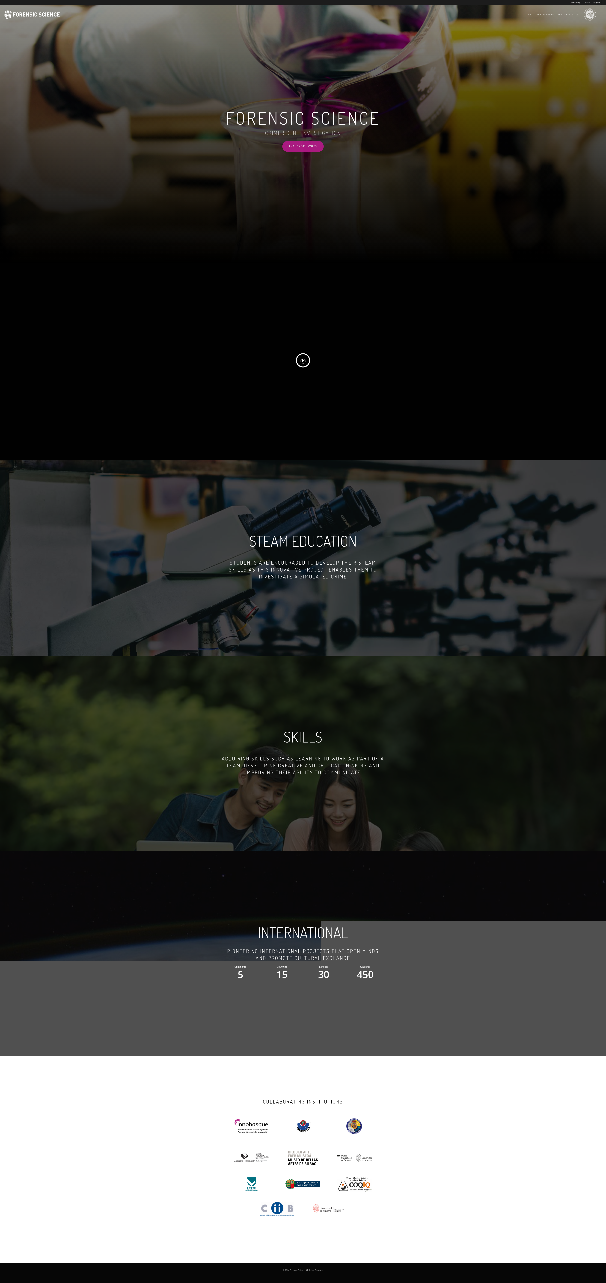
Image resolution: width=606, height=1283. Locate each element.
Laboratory (575, 3)
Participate (545, 14)
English (597, 3)
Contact (587, 3)
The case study (569, 14)
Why (530, 14)
